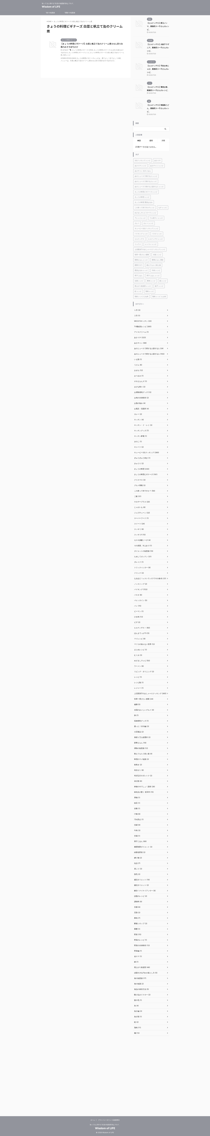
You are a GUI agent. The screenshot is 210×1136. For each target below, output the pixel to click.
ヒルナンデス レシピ (155, 239)
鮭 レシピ (138, 291)
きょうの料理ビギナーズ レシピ (79, 52)
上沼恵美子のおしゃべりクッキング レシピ (150, 249)
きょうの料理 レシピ (142, 197)
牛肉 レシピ (156, 270)
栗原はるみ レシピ (141, 270)
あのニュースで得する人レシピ (146, 181)
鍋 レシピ (162, 281)
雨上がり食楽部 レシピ (143, 286)
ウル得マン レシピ (156, 218)
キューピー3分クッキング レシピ (146, 228)
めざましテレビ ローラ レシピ (145, 213)
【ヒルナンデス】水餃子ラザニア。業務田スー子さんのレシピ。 (158, 47)
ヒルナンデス (139, 239)
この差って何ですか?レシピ (144, 207)
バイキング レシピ (141, 234)
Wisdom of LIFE (51, 6)
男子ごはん (139, 276)
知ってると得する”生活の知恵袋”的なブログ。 (105, 1125)
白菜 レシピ (66, 55)
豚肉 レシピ (151, 281)
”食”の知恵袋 (50, 13)
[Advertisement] (151, 1076)
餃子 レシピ (159, 286)
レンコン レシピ (151, 244)
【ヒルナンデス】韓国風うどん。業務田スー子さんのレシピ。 (158, 108)
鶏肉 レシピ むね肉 (141, 296)
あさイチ (157, 160)
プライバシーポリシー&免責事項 (108, 1120)
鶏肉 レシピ (149, 291)
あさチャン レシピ (156, 166)
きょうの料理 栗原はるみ (144, 202)
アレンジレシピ (140, 218)
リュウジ (138, 244)
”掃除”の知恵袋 (69, 13)
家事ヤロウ (139, 265)
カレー (137, 223)
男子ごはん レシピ (153, 276)
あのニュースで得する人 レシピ (146, 176)
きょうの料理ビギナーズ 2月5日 (82, 50)
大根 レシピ (157, 255)
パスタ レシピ (157, 234)
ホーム (93, 1120)
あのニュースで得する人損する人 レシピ (149, 187)
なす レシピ (162, 207)
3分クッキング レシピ (142, 160)
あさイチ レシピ (140, 166)
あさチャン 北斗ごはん (143, 171)
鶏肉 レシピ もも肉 (159, 296)
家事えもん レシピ (141, 260)
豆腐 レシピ (139, 281)
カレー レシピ (148, 223)
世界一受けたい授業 (142, 255)
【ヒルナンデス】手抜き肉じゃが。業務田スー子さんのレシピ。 (158, 69)
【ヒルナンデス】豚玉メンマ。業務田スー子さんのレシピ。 (158, 26)
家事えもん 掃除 (157, 260)
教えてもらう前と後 (154, 265)
